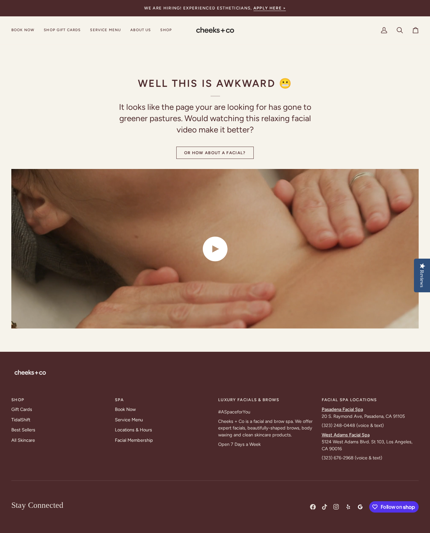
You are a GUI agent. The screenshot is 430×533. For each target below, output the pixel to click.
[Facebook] (313, 507)
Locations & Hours (133, 430)
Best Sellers (23, 430)
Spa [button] (119, 399)
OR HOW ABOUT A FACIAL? (215, 152)
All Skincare (23, 440)
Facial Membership (134, 440)
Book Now (125, 409)
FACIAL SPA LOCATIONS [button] (349, 399)
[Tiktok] (324, 507)
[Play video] (215, 248)
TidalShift (20, 420)
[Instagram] (336, 507)
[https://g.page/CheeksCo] (360, 507)
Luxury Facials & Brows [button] (249, 399)
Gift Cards (21, 409)
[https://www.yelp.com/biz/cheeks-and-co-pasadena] (348, 507)
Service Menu (129, 420)
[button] (105, 30)
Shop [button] (17, 399)
